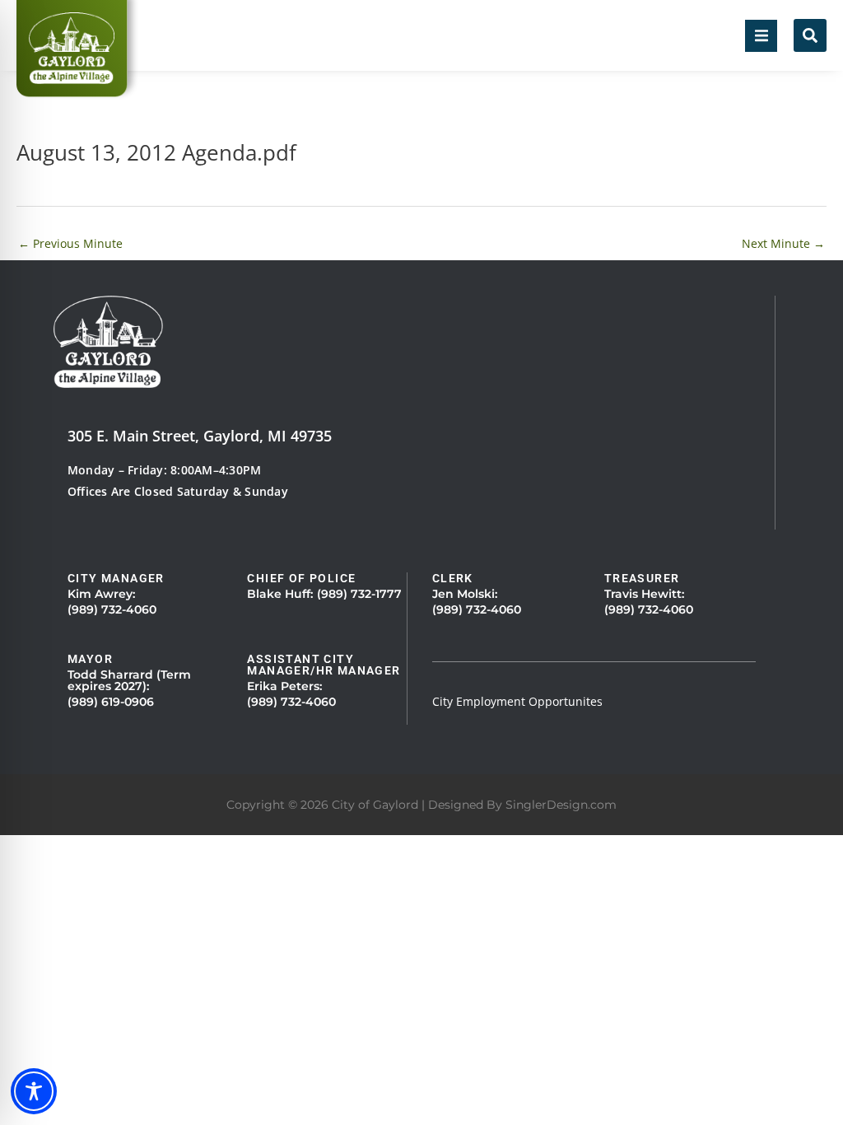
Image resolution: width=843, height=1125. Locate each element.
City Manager (116, 578)
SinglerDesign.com (561, 804)
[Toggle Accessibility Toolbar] (33, 1091)
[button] (761, 36)
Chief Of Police (301, 578)
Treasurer (642, 578)
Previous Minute (70, 243)
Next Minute (783, 243)
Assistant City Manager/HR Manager (323, 664)
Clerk (452, 578)
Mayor (90, 658)
